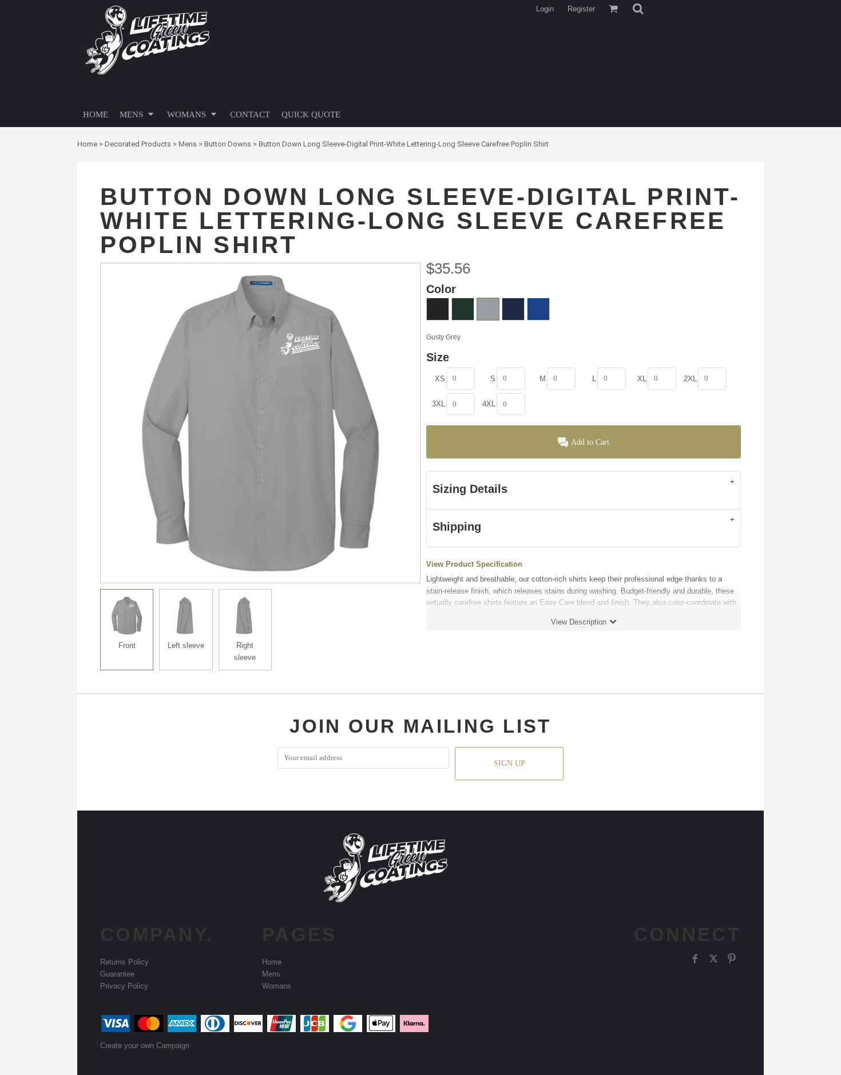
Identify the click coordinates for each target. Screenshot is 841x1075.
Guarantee (117, 974)
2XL (690, 378)
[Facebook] (695, 959)
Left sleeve (186, 645)
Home (87, 144)
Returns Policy (124, 962)
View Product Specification (474, 564)
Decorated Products (138, 144)
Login (545, 9)
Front (127, 645)
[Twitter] (713, 959)
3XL (438, 404)
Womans (276, 986)
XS (440, 378)
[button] (638, 8)
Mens (187, 144)
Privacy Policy (124, 986)
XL (641, 378)
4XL (488, 404)
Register (581, 9)
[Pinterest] (732, 959)
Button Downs (227, 144)
